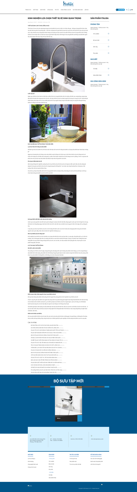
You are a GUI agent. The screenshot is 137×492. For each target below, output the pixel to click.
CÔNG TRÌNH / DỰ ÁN (66, 9)
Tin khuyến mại (73, 458)
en (132, 9)
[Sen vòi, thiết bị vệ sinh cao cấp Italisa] (68, 3)
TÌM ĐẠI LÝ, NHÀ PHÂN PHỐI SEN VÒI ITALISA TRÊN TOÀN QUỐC (46, 337)
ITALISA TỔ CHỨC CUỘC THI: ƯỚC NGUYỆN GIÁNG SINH (44, 357)
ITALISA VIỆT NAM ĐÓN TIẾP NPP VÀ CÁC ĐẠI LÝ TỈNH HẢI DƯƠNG (46, 332)
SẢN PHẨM (42, 9)
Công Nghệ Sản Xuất (33, 464)
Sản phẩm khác (52, 477)
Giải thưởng (30, 461)
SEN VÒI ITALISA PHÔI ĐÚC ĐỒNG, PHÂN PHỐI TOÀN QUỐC (45, 335)
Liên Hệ (86, 9)
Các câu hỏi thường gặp (96, 458)
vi (130, 9)
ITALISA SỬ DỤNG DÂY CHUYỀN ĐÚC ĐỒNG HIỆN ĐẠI (43, 350)
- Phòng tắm (52, 458)
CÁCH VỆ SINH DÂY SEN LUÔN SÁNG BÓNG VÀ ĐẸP (43, 365)
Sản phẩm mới (73, 461)
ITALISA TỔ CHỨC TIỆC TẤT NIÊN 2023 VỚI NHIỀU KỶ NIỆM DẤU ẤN (46, 342)
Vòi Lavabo (51, 461)
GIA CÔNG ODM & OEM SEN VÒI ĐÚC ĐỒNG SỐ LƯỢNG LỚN (45, 327)
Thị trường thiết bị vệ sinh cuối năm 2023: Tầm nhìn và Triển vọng (46, 370)
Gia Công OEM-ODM (78, 9)
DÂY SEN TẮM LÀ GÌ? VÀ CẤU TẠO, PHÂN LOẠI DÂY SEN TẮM (44, 325)
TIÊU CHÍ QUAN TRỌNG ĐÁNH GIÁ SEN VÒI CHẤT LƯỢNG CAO (45, 345)
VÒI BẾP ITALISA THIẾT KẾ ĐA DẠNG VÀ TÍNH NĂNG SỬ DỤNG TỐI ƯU (47, 340)
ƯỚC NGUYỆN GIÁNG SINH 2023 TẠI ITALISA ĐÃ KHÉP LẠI (44, 355)
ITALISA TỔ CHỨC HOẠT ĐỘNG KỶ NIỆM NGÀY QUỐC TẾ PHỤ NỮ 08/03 (47, 330)
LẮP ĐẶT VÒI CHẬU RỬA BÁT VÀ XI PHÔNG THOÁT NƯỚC (44, 367)
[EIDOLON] (41, 404)
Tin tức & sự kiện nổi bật (75, 464)
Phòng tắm (95, 24)
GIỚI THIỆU (35, 9)
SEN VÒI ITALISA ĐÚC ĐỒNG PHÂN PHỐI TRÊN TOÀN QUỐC (45, 352)
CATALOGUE (50, 9)
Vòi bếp (50, 475)
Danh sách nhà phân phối (96, 461)
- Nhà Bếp (51, 472)
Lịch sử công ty (31, 458)
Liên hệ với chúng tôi (95, 464)
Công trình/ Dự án (32, 467)
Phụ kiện (51, 469)
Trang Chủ (28, 9)
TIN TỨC (57, 9)
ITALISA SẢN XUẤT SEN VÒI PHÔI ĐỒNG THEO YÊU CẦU (44, 372)
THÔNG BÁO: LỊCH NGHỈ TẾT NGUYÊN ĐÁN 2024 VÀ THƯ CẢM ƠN (46, 347)
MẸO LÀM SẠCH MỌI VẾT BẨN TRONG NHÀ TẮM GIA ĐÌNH (44, 360)
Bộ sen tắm (51, 464)
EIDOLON (32, 418)
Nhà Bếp (93, 59)
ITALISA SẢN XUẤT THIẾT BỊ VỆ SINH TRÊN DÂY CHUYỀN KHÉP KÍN (46, 362)
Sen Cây (51, 466)
